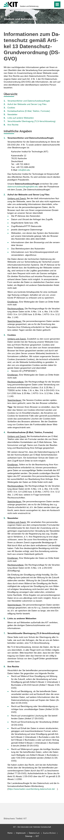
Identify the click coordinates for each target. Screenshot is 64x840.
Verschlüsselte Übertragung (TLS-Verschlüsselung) (31, 121)
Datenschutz (34, 833)
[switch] (46, 4)
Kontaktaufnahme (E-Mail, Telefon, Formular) (28, 111)
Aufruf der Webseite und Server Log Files (26, 104)
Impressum (21, 833)
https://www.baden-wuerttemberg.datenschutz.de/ (31, 789)
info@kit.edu (24, 170)
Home (10, 833)
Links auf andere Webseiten (20, 118)
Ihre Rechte (12, 124)
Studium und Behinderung (29, 6)
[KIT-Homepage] (11, 4)
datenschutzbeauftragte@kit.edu (22, 186)
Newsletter (12, 114)
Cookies (11, 107)
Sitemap (28, 836)
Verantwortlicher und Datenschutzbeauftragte (28, 101)
